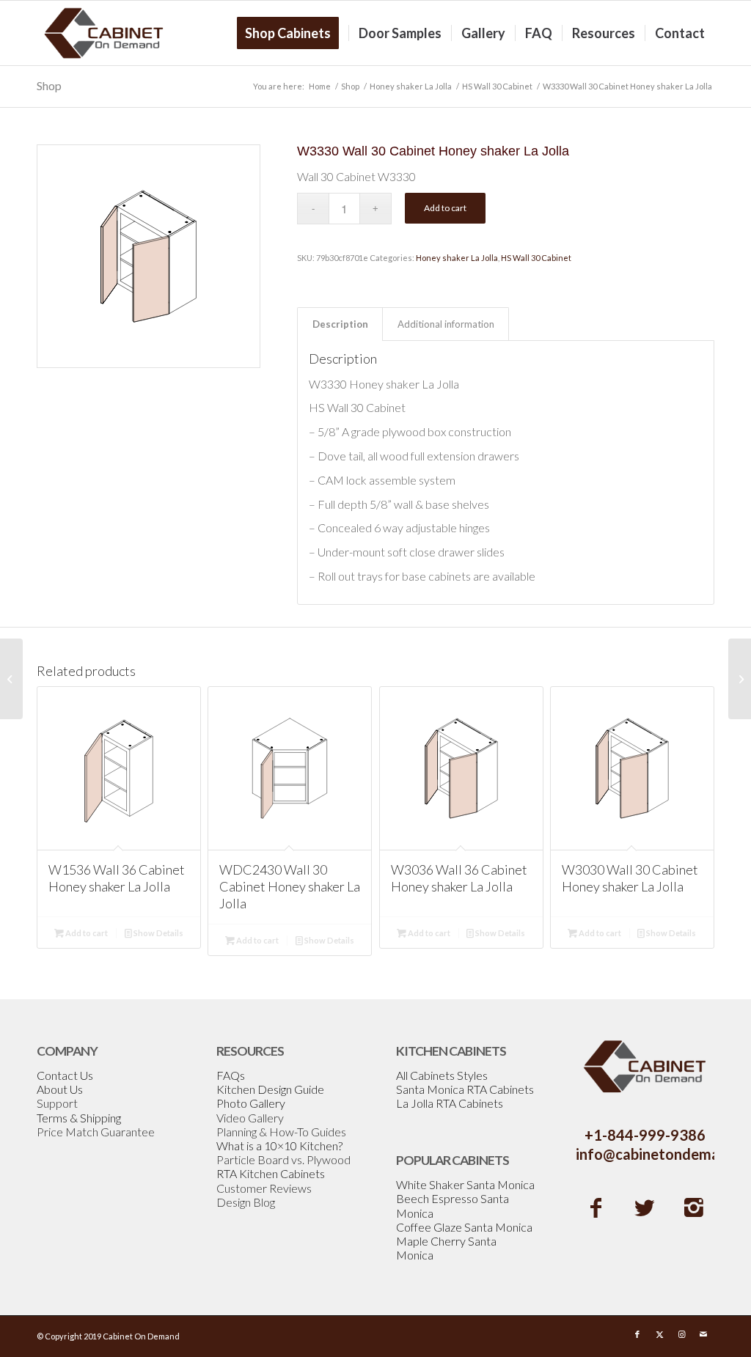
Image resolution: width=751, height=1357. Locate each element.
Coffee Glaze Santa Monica (464, 1227)
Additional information (446, 324)
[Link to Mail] (703, 1334)
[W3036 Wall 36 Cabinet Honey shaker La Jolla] (739, 679)
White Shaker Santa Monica (465, 1184)
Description (340, 324)
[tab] (340, 324)
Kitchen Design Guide (270, 1089)
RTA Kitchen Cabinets (270, 1173)
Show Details (157, 933)
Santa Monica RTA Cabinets (465, 1089)
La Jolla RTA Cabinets (449, 1103)
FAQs (230, 1075)
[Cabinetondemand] (104, 33)
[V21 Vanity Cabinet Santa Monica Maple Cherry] (11, 679)
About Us (60, 1089)
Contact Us (65, 1075)
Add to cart (445, 207)
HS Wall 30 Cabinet (536, 257)
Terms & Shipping (79, 1118)
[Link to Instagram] (681, 1334)
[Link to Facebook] (637, 1334)
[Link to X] (659, 1334)
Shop (49, 85)
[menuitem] (292, 33)
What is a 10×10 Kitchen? (279, 1145)
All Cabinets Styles (442, 1075)
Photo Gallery (250, 1103)
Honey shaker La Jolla (457, 257)
